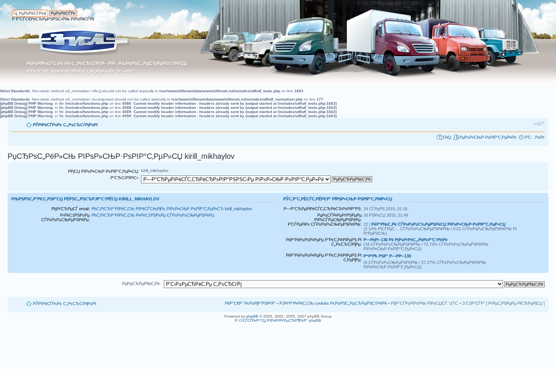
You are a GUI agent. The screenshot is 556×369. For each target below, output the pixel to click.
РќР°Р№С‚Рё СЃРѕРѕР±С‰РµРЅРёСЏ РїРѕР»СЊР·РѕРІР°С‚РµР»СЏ (438, 224)
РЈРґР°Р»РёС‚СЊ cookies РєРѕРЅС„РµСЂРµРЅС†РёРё (333, 303)
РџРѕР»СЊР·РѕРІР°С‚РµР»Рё (488, 137)
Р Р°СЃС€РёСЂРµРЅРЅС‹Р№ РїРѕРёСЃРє (53, 19)
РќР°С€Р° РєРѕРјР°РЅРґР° (250, 303)
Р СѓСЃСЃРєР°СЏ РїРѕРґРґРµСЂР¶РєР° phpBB (278, 320)
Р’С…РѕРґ (535, 137)
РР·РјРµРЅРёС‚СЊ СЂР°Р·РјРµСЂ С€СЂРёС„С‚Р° (539, 123)
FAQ (447, 137)
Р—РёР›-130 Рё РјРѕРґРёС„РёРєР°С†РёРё (405, 239)
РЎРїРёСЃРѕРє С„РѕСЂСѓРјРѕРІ (65, 124)
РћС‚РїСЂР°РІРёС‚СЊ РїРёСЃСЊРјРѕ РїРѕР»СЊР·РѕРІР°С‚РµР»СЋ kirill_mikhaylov (172, 208)
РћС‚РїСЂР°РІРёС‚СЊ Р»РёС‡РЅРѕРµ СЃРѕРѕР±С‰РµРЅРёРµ (153, 215)
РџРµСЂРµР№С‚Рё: (141, 283)
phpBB (252, 316)
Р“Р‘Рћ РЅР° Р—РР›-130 (387, 256)
